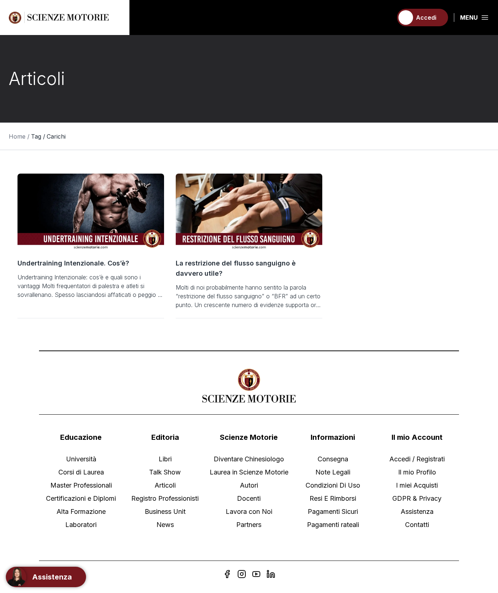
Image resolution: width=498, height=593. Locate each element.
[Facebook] (227, 574)
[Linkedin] (270, 574)
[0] (384, 17)
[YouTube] (256, 574)
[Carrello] (384, 17)
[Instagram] (241, 574)
